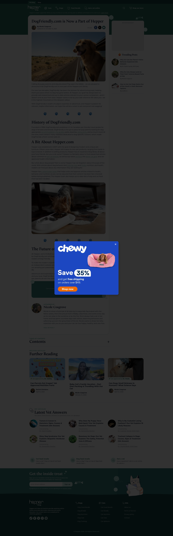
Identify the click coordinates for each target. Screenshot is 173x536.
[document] (86, 268)
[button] (116, 244)
